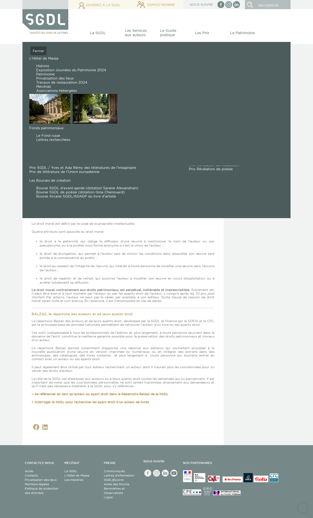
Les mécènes (73, 479)
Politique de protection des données (41, 490)
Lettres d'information (119, 475)
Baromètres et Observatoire (114, 490)
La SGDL (70, 471)
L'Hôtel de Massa (76, 475)
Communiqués (114, 471)
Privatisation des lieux (41, 479)
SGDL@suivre (114, 479)
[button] (100, 34)
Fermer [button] (38, 51)
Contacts (31, 475)
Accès (29, 471)
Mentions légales (37, 484)
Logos (108, 497)
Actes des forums (116, 484)
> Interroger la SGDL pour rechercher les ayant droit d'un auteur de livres (90, 402)
